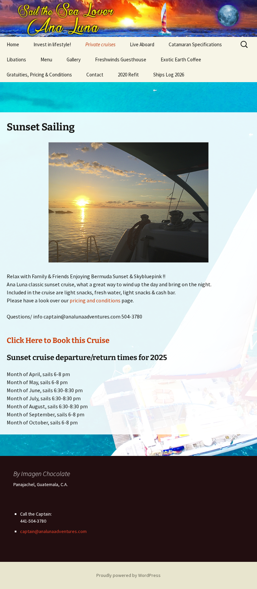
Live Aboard (142, 44)
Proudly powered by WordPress (128, 575)
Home (13, 44)
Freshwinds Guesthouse (120, 59)
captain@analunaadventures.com (53, 531)
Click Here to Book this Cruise (58, 340)
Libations (16, 59)
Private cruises (100, 44)
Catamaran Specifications (195, 44)
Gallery (74, 59)
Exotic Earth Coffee (181, 59)
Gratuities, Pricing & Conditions (39, 74)
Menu (46, 59)
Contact (94, 74)
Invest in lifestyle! (52, 44)
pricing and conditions (95, 300)
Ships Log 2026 (168, 74)
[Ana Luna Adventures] (128, 18)
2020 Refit (128, 74)
